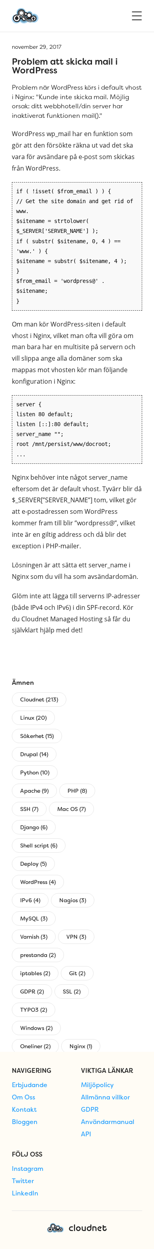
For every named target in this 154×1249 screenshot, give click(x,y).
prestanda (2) (38, 955)
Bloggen (25, 1122)
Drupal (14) (34, 754)
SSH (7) (29, 809)
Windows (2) (36, 1028)
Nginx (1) (80, 1046)
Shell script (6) (38, 845)
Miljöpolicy (97, 1085)
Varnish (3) (33, 936)
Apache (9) (34, 790)
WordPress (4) (38, 882)
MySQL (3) (33, 918)
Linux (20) (33, 717)
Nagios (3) (72, 900)
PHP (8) (77, 790)
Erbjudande (29, 1085)
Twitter (23, 1181)
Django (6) (33, 827)
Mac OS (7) (71, 809)
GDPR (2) (32, 991)
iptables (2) (35, 973)
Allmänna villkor (105, 1097)
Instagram (27, 1169)
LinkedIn (25, 1193)
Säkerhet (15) (37, 736)
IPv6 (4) (30, 900)
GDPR (90, 1110)
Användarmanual (107, 1122)
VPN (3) (76, 936)
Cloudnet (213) (39, 699)
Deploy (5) (33, 863)
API (86, 1134)
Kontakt (24, 1110)
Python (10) (34, 772)
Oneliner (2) (35, 1046)
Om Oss (23, 1097)
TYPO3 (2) (33, 1009)
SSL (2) (72, 991)
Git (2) (77, 973)
